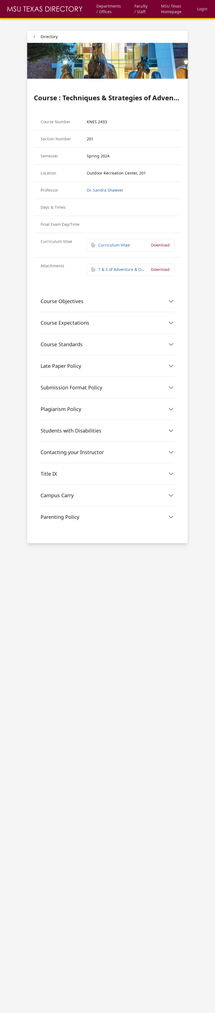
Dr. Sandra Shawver (105, 190)
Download (160, 245)
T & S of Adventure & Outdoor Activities (135, 269)
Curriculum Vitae (114, 245)
